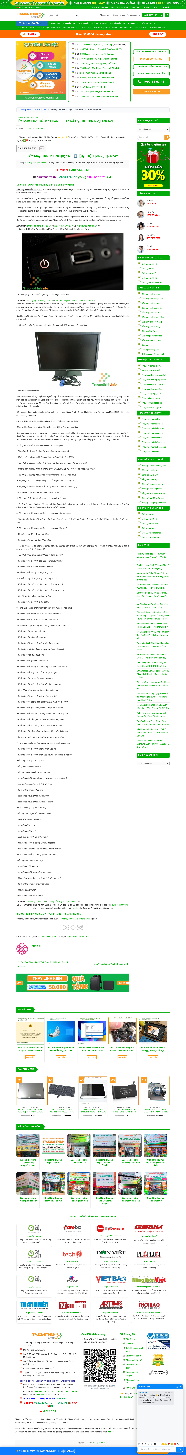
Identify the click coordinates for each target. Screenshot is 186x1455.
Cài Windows (102, 23)
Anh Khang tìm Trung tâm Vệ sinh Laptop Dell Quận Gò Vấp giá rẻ (151, 714)
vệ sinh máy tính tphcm (87, 226)
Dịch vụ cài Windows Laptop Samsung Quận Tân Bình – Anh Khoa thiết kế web (153, 744)
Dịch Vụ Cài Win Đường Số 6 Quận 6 (109, 964)
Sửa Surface (126, 28)
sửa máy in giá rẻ (85, 300)
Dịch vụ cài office (149, 519)
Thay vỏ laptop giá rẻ (151, 398)
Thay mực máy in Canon (152, 424)
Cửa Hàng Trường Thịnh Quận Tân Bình (130, 1161)
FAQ (112, 7)
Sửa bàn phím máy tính (152, 336)
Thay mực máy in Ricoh (152, 451)
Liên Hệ (155, 7)
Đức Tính (39, 129)
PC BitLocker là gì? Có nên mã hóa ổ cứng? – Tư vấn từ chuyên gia (153, 567)
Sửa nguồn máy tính (150, 349)
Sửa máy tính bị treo (151, 303)
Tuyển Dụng (146, 7)
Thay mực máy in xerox (152, 437)
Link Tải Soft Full (49, 1411)
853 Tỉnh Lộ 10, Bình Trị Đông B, (99, 96)
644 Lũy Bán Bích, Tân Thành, (97, 77)
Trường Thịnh (25, 110)
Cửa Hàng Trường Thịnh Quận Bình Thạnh (104, 1162)
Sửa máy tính (69, 23)
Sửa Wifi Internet (26, 28)
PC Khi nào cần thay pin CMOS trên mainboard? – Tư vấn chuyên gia (152, 586)
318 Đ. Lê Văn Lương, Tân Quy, (97, 82)
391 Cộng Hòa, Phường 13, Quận (98, 59)
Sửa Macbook (111, 28)
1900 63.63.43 (79, 170)
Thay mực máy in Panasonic (154, 447)
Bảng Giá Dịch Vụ (123, 7)
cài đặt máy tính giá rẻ (64, 226)
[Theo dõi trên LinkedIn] (168, 7)
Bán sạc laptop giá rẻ (151, 370)
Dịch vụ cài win (148, 514)
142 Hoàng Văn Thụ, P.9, (97, 92)
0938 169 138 (68, 177)
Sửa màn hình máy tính (151, 340)
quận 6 (71, 936)
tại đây (110, 1432)
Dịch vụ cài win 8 (149, 273)
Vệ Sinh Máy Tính (85, 23)
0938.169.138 (24, 7)
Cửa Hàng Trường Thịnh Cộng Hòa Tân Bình (155, 1162)
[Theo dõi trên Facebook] (161, 7)
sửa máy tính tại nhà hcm (35, 162)
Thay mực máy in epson (152, 433)
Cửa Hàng (98, 28)
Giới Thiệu (130, 1339)
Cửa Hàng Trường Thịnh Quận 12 (53, 1161)
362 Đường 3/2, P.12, (93, 87)
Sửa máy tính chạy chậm (152, 298)
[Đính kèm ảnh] (139, 1444)
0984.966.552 (36, 7)
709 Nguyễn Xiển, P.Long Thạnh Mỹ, (100, 68)
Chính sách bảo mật (134, 1356)
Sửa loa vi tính (148, 345)
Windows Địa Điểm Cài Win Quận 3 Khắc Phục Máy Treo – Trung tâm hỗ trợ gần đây (153, 576)
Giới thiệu (135, 7)
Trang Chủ (55, 23)
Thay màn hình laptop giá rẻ (154, 380)
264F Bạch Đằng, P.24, (95, 73)
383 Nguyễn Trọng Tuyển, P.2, (97, 54)
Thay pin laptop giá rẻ (151, 366)
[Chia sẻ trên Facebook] (64, 927)
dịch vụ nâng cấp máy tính (153, 354)
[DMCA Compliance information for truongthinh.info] (158, 1372)
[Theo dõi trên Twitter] (163, 7)
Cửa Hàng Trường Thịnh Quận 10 (79, 1161)
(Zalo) (82, 177)
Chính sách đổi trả (134, 1360)
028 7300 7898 (54, 1392)
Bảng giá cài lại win (150, 475)
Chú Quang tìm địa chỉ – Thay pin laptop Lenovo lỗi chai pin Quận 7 (151, 664)
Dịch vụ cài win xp (149, 264)
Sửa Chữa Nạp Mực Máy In (48, 28)
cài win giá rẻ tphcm (36, 901)
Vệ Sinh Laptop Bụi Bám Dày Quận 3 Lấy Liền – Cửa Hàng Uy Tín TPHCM (153, 706)
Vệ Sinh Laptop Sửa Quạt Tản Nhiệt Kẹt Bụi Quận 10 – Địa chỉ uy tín (153, 606)
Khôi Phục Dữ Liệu (71, 28)
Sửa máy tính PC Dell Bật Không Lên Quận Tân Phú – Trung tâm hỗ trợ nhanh (153, 646)
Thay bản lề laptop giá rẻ (152, 384)
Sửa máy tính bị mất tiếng (153, 317)
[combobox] (153, 763)
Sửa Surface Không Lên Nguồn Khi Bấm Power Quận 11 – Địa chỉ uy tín (153, 723)
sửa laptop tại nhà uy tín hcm (40, 300)
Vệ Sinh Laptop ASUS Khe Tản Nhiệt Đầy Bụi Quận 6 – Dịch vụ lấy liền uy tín (153, 635)
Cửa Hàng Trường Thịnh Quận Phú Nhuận (104, 1201)
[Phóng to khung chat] (177, 1387)
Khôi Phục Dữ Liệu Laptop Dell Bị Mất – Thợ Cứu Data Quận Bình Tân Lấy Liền (152, 732)
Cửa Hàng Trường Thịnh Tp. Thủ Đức (53, 1199)
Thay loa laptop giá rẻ (151, 393)
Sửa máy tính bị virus (151, 294)
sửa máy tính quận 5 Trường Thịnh (75, 919)
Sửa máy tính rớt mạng (152, 322)
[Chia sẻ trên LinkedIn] (82, 927)
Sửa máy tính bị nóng (151, 326)
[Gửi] (77, 15)
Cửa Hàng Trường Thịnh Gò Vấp (27, 1161)
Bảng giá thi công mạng (152, 489)
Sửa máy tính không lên (152, 308)
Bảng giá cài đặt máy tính (153, 498)
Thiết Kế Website (157, 28)
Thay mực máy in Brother (153, 428)
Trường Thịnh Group (120, 905)
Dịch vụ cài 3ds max (150, 537)
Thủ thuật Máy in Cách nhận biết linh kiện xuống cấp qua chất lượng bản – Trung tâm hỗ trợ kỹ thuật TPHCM (153, 615)
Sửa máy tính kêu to (150, 312)
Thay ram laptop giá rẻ (151, 407)
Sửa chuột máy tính (150, 331)
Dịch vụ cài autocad (150, 523)
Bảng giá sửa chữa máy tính (154, 465)
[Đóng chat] (181, 1387)
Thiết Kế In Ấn (141, 28)
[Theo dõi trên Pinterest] (166, 7)
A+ (152, 1444)
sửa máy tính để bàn (81, 936)
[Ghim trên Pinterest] (78, 927)
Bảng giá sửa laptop (150, 470)
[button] (152, 15)
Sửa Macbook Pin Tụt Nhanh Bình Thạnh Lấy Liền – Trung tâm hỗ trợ (152, 625)
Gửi (179, 1449)
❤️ (175, 1444)
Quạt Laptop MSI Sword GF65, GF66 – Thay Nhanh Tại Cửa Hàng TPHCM (155, 1110)
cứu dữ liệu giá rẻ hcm (65, 300)
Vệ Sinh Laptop (149, 23)
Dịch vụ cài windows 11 (152, 282)
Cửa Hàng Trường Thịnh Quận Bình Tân (130, 1199)
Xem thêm (30, 1057)
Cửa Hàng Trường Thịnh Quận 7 (155, 1199)
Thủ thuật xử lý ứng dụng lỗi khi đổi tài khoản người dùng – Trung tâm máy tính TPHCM (152, 696)
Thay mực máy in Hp (151, 419)
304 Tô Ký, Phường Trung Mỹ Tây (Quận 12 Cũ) (101, 49)
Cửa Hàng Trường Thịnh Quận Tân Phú (27, 1199)
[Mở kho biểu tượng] (181, 1444)
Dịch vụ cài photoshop (151, 533)
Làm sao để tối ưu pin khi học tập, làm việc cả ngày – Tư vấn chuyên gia (152, 596)
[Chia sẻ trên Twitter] (68, 927)
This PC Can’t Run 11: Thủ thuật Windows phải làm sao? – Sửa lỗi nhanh (151, 557)
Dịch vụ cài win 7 (149, 268)
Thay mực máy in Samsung (153, 442)
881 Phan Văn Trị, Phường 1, (96, 44)
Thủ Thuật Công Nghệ (100, 7)
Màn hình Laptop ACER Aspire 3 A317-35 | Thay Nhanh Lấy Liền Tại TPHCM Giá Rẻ (31, 1110)
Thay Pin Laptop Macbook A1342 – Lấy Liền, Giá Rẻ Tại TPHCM (124, 1110)
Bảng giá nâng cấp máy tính (154, 502)
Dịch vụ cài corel (149, 528)
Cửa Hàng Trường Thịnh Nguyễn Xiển (79, 1199)
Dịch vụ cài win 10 (149, 278)
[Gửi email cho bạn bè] (73, 927)
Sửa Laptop (133, 23)
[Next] (124, 983)
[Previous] (22, 983)
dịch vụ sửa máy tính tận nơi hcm (62, 901)
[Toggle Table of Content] (40, 148)
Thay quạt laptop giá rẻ (152, 389)
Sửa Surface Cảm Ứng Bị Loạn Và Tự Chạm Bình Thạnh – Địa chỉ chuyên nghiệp (153, 674)
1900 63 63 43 (40, 1392)
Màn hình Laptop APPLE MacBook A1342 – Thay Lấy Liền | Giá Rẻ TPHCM (93, 1110)
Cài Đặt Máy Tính (117, 23)
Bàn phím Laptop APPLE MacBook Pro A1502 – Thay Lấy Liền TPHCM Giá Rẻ (61, 1110)
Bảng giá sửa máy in (150, 479)
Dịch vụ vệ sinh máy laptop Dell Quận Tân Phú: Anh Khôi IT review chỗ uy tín (153, 685)
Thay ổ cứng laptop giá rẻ (153, 403)
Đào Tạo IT (86, 28)
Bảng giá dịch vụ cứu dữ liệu (154, 493)
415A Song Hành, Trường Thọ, (97, 63)
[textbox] (153, 763)
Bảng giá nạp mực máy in (152, 484)
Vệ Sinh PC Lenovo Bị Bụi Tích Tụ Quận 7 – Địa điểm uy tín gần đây (152, 656)
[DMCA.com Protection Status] (158, 1360)
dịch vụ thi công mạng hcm (39, 226)
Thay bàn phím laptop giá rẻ (154, 375)
